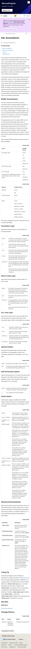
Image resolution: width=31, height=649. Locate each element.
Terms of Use (4, 647)
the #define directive (23, 578)
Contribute (3, 645)
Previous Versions (13, 642)
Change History (6, 54)
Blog (21, 642)
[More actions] (28, 34)
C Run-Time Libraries (10, 33)
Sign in (28, 15)
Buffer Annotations (6, 48)
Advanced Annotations (7, 50)
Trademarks (12, 647)
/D (27, 580)
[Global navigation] (1, 16)
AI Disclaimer (4, 642)
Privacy (9, 645)
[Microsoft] (15, 16)
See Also (4, 52)
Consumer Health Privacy (20, 645)
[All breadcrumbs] (2, 34)
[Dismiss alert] (29, 2)
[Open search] (24, 16)
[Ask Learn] (26, 34)
